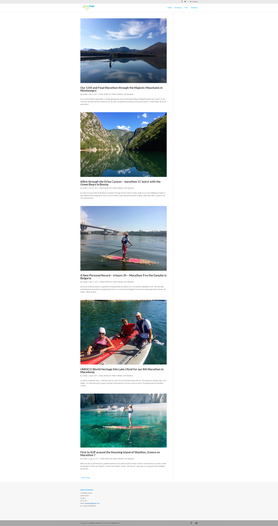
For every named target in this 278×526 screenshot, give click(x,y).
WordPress (116, 523)
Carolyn (85, 94)
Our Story (178, 7)
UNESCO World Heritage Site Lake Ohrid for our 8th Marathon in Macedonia (122, 370)
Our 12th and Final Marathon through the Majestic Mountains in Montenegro (121, 89)
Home (170, 7)
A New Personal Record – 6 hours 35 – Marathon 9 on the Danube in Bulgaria (123, 277)
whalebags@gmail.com (92, 503)
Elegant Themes (95, 523)
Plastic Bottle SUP (105, 94)
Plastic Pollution (117, 94)
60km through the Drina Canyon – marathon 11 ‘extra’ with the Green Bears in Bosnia (120, 183)
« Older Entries (85, 478)
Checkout (194, 7)
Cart (186, 7)
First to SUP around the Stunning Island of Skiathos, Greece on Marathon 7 (120, 453)
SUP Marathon (128, 94)
